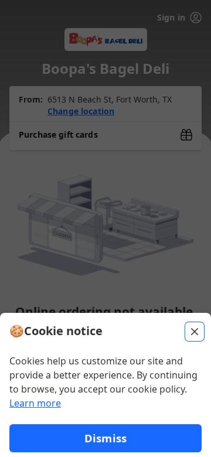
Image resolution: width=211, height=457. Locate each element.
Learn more (35, 403)
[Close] (194, 331)
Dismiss (105, 438)
